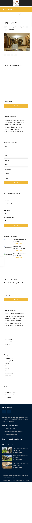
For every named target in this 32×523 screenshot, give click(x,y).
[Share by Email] (15, 55)
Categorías (8, 151)
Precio (6, 178)
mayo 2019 (8, 344)
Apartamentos (9, 358)
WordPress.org (9, 397)
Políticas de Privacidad (9, 480)
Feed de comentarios (11, 394)
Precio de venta (8, 197)
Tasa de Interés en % (9, 217)
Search (16, 106)
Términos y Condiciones (22, 480)
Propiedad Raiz (9, 373)
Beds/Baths (8, 169)
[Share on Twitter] (8, 55)
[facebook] (5, 268)
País (6, 155)
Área (6, 164)
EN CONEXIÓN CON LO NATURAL (14, 127)
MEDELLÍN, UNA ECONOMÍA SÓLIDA (15, 120)
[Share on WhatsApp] (12, 55)
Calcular (16, 225)
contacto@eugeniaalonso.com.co (13, 431)
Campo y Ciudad (10, 361)
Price (7, 370)
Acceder (8, 389)
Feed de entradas (10, 392)
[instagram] (10, 268)
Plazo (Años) (7, 210)
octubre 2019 (9, 342)
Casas (7, 363)
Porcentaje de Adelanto (10, 203)
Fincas (7, 366)
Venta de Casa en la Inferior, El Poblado (15, 14)
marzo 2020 (9, 339)
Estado (7, 173)
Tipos (6, 146)
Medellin (8, 368)
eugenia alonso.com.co (10, 434)
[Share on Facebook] (5, 55)
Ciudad (7, 160)
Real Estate (8, 375)
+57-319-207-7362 (9, 429)
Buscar (16, 182)
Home (2, 14)
